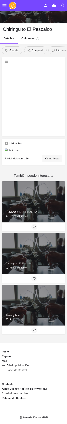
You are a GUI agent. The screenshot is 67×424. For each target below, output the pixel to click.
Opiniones (29, 38)
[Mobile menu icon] (4, 5)
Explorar (7, 356)
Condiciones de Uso (15, 393)
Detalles (9, 38)
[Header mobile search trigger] (62, 5)
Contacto (8, 384)
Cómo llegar (52, 158)
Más (4, 360)
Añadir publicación (18, 365)
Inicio (5, 351)
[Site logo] (13, 5)
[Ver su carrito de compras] (54, 5)
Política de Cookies (14, 398)
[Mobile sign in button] (45, 5)
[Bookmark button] (34, 227)
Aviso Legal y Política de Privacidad (24, 388)
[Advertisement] (33, 99)
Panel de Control (17, 370)
